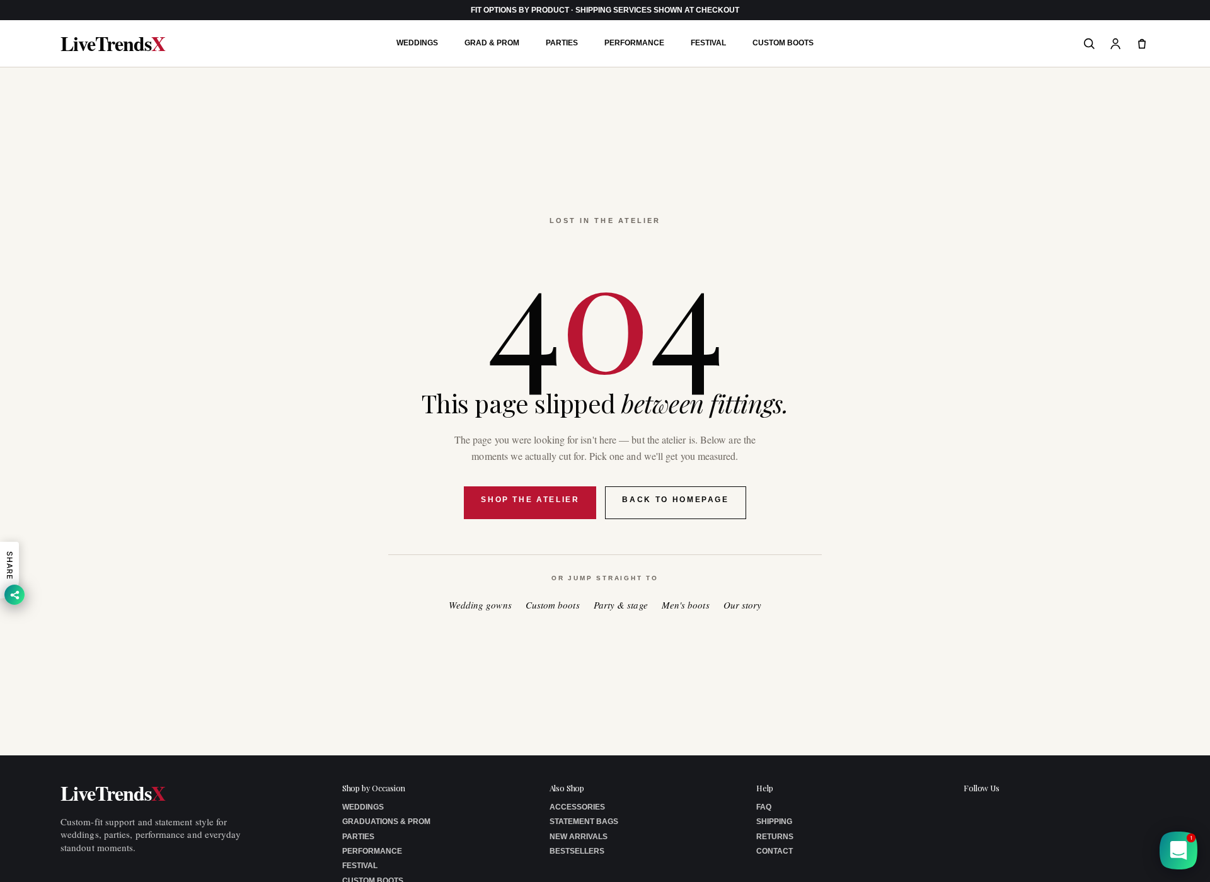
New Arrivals (579, 836)
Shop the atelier (530, 499)
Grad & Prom (491, 42)
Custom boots (553, 605)
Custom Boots (783, 42)
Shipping (774, 821)
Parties (562, 42)
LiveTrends (112, 43)
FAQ (763, 807)
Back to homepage (675, 499)
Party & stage (621, 605)
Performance (634, 42)
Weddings (417, 42)
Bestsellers (577, 851)
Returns (774, 836)
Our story (742, 605)
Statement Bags (584, 821)
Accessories (577, 807)
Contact (774, 851)
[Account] (1115, 43)
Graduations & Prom (386, 821)
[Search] (1089, 43)
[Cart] (1142, 43)
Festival (708, 42)
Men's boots (686, 605)
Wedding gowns (480, 605)
